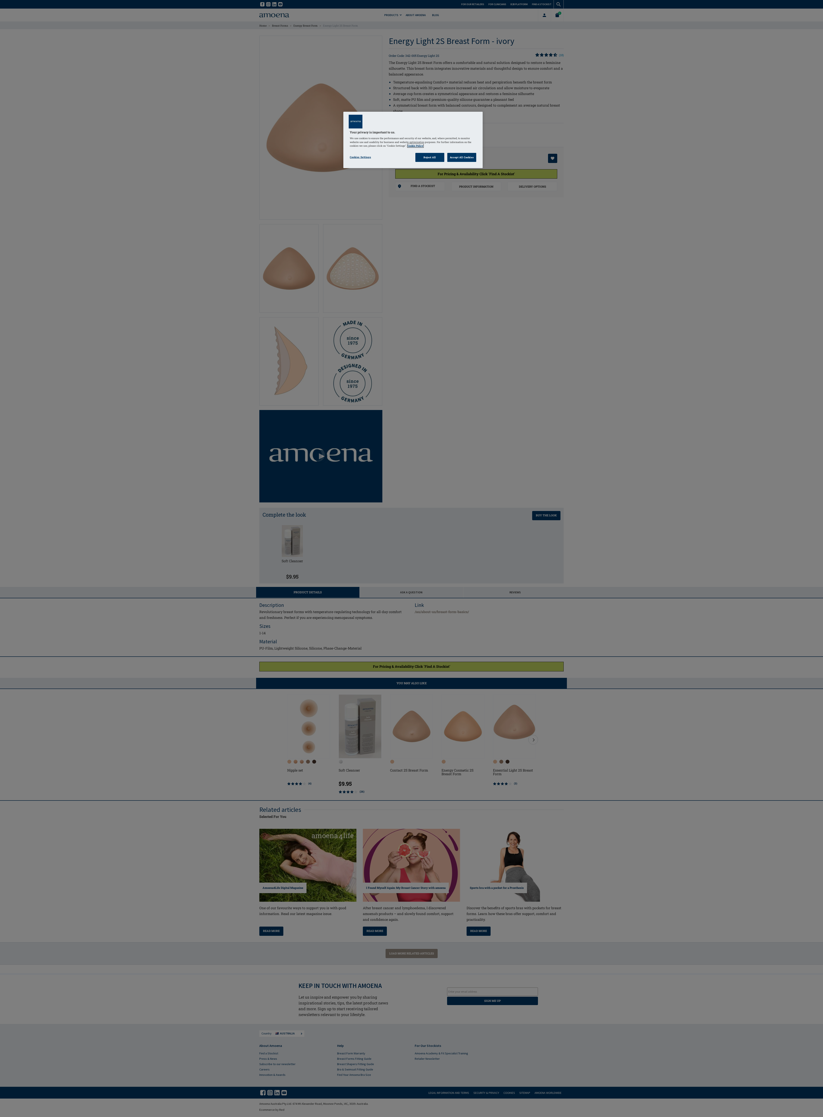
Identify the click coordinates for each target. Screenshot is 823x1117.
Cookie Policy (415, 145)
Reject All (430, 157)
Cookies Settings (360, 157)
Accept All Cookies (462, 157)
